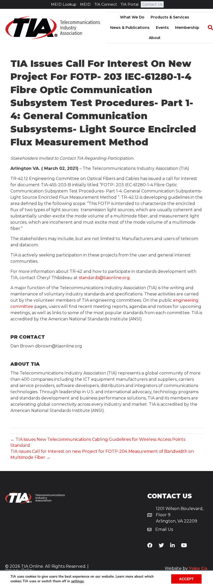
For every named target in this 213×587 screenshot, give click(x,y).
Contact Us (152, 4)
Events (162, 27)
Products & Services (170, 17)
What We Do (132, 17)
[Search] (208, 28)
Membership (187, 27)
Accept (186, 579)
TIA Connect (105, 4)
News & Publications (130, 27)
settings (77, 581)
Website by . (186, 568)
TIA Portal (129, 4)
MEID (85, 4)
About (155, 37)
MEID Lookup (63, 4)
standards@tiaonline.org (104, 277)
